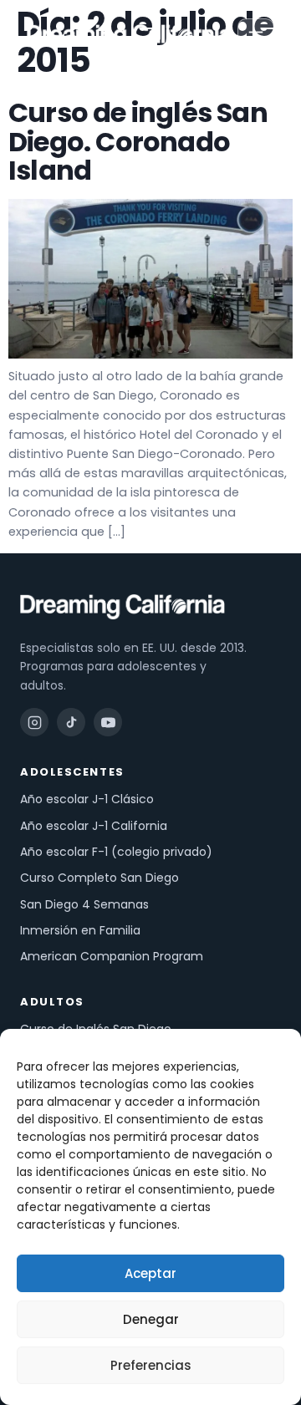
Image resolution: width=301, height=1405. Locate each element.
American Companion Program (111, 956)
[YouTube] (108, 722)
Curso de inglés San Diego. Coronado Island (138, 141)
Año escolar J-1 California (93, 825)
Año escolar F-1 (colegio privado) (116, 851)
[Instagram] (34, 722)
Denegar (151, 1319)
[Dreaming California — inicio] (129, 36)
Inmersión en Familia (80, 930)
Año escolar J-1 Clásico (87, 799)
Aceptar (150, 1273)
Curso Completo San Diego (99, 877)
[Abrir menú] (255, 36)
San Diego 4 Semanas (84, 904)
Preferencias (150, 1365)
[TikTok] (71, 722)
